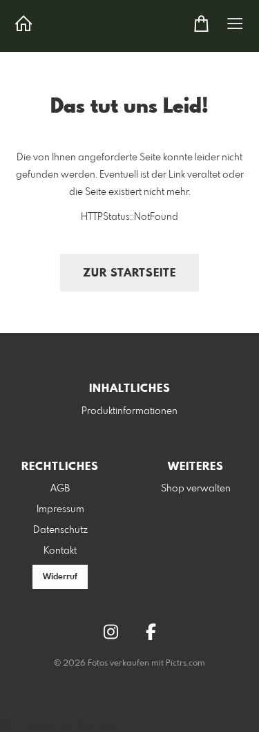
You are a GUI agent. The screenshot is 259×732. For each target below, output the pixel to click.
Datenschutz (60, 530)
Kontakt (60, 551)
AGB (60, 489)
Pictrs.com (185, 663)
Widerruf (60, 577)
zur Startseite (129, 273)
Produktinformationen (129, 411)
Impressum (60, 509)
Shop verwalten (196, 489)
